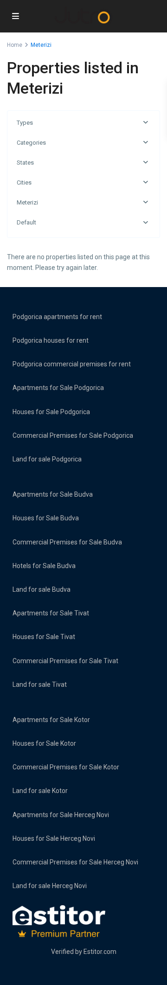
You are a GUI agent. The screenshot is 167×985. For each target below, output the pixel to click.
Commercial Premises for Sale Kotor (66, 767)
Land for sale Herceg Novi (50, 885)
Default (26, 222)
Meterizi (27, 202)
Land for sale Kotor (40, 790)
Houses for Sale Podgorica (51, 412)
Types (25, 122)
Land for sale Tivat (40, 684)
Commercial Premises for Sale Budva (67, 542)
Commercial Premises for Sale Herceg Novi (75, 862)
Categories (31, 142)
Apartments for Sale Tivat (51, 613)
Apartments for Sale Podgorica (58, 387)
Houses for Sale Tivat (44, 636)
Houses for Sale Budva (46, 518)
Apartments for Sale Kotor (51, 719)
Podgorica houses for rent (51, 340)
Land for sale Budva (42, 589)
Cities (24, 182)
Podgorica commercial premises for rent (72, 364)
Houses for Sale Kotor (44, 743)
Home (14, 45)
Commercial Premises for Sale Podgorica (73, 435)
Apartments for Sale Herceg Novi (61, 815)
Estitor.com (100, 951)
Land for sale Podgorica (47, 459)
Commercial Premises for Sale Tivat (65, 661)
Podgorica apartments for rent (57, 316)
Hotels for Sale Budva (44, 565)
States (25, 162)
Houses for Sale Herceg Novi (54, 838)
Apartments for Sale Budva (53, 494)
